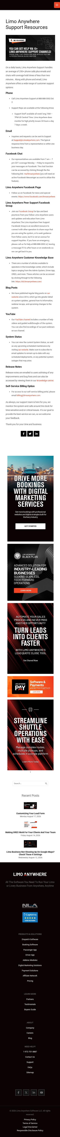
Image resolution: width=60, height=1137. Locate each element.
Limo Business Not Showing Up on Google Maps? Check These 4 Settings (30, 853)
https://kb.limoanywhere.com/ (29, 281)
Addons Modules (30, 960)
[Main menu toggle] (57, 5)
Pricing (30, 981)
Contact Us (30, 1057)
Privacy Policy (30, 1119)
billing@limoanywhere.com (28, 395)
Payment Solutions (30, 970)
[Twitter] (26, 1092)
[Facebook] (18, 1092)
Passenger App (30, 950)
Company (30, 1028)
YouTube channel (22, 319)
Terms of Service (30, 1123)
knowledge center (45, 380)
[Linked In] (34, 1092)
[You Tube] (41, 1092)
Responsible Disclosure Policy (30, 1130)
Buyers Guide (30, 1009)
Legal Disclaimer (30, 1127)
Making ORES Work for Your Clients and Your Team (30, 832)
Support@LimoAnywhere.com (27, 140)
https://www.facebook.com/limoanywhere (36, 196)
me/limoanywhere (32, 174)
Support (30, 1062)
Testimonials (30, 1004)
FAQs (30, 1067)
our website (23, 350)
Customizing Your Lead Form (30, 813)
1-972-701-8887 (30, 1052)
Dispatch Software (30, 939)
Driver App (30, 955)
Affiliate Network (30, 976)
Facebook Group (26, 211)
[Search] (46, 783)
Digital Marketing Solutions (30, 965)
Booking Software (30, 944)
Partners (30, 999)
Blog (30, 1038)
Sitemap (30, 1072)
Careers (30, 1033)
